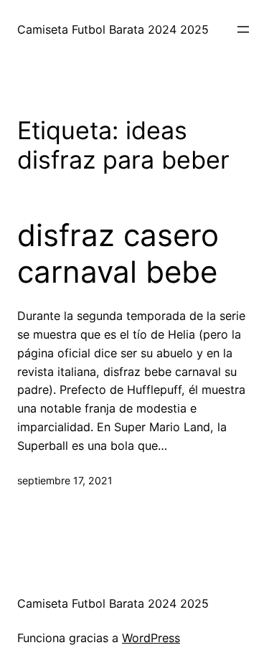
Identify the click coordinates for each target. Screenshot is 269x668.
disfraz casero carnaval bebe (118, 253)
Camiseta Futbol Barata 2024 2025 (113, 29)
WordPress (151, 638)
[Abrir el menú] (243, 29)
